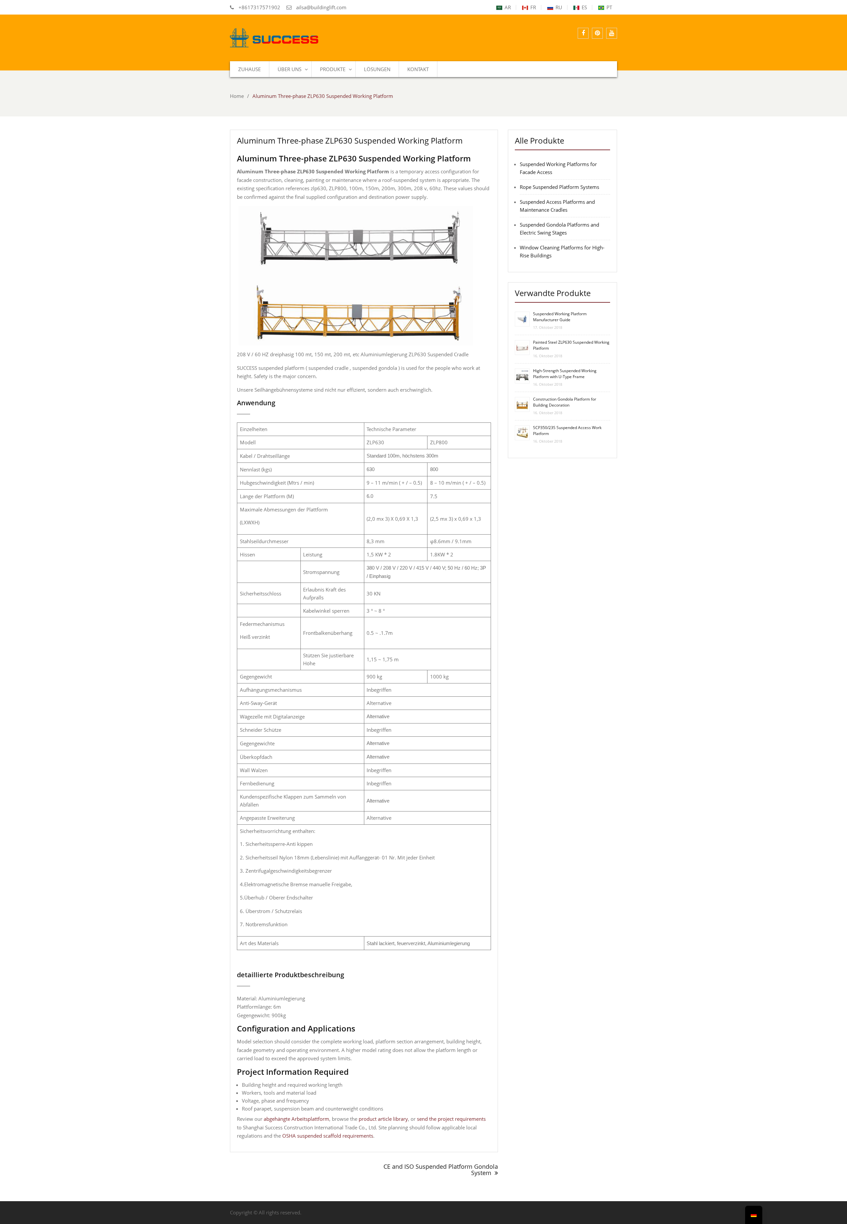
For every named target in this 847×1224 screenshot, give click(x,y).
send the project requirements (451, 1118)
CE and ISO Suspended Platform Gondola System (440, 1169)
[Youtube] (611, 33)
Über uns (289, 69)
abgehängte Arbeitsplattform (296, 1118)
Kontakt (418, 69)
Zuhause (249, 69)
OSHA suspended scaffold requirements (327, 1135)
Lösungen (377, 69)
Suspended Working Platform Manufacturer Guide (560, 317)
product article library (383, 1118)
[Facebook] (583, 33)
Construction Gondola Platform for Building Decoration (564, 402)
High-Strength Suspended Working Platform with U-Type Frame (565, 373)
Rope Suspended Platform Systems (559, 187)
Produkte (332, 69)
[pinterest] (597, 33)
